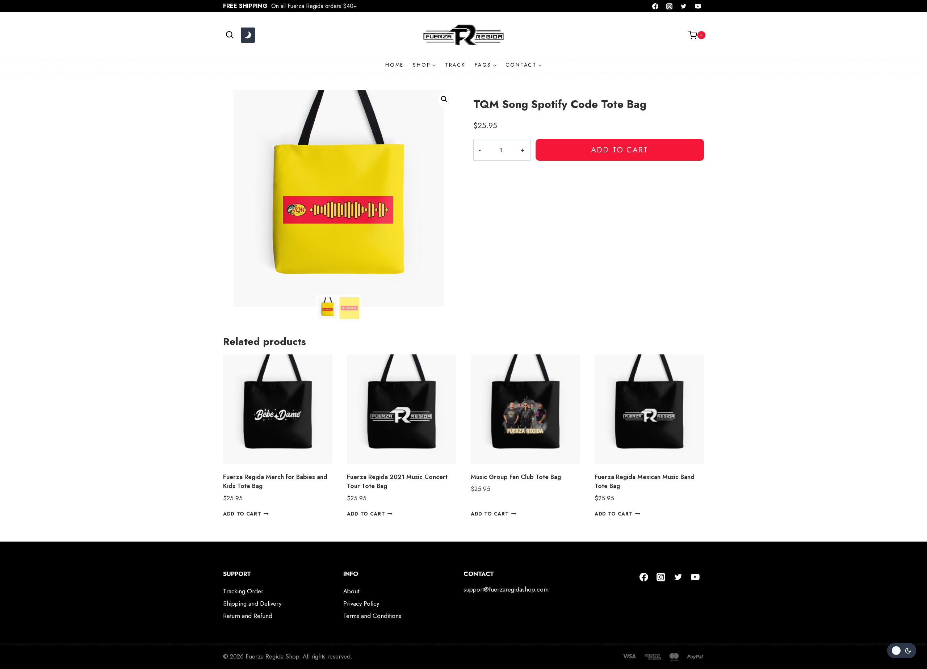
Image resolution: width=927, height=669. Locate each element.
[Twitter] (684, 6)
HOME (394, 64)
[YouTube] (698, 6)
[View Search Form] (229, 35)
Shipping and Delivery (252, 603)
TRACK (455, 64)
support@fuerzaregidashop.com (506, 589)
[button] (444, 99)
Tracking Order (243, 591)
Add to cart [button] (242, 513)
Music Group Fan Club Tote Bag (516, 476)
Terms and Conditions (372, 615)
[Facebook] (655, 6)
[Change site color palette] (248, 35)
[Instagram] (669, 6)
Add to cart (619, 149)
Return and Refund (247, 615)
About (351, 591)
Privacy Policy (361, 603)
